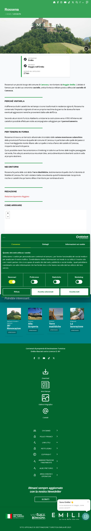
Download (45, 378)
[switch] (34, 282)
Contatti (45, 417)
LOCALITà (17, 14)
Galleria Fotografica (45, 404)
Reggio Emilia (69, 84)
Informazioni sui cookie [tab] (75, 244)
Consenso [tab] (15, 244)
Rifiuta (16, 292)
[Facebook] (58, 2)
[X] (73, 2)
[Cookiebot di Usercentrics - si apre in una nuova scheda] (78, 237)
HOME (8, 14)
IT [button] (80, 2)
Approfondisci (12, 332)
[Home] (54, 2)
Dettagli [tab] (45, 244)
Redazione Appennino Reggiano (17, 196)
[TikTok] (69, 2)
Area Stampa (45, 391)
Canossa (44, 84)
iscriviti (45, 499)
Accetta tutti (74, 292)
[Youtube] (65, 2)
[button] (8, 213)
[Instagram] (61, 2)
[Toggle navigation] (87, 2)
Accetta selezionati (45, 292)
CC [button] (86, 49)
